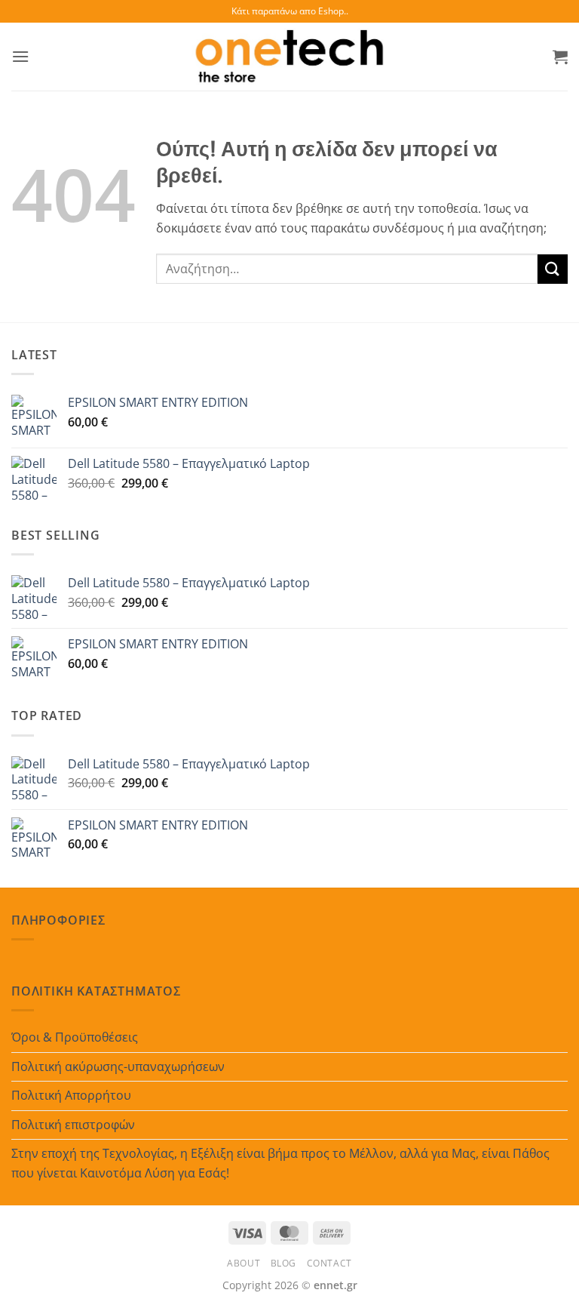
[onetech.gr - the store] (289, 56)
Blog (283, 1263)
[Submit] (553, 269)
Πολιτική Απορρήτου (71, 1095)
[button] (20, 56)
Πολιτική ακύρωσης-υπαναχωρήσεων (118, 1066)
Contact (329, 1263)
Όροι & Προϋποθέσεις (74, 1037)
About (243, 1263)
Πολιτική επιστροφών (73, 1124)
